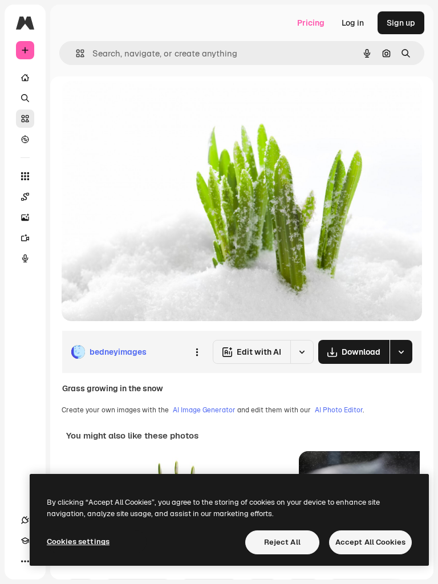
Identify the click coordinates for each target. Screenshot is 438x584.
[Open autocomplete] (75, 53)
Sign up (401, 23)
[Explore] (25, 139)
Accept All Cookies (370, 542)
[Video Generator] (25, 238)
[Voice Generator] (25, 258)
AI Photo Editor (339, 410)
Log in (353, 23)
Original (135, 102)
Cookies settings (78, 541)
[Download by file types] (401, 352)
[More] (25, 561)
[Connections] (25, 520)
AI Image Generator (204, 410)
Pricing (311, 23)
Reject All (282, 542)
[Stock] (25, 119)
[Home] (25, 77)
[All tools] (25, 176)
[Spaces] (25, 197)
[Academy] (25, 541)
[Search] (25, 98)
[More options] (196, 351)
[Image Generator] (25, 217)
